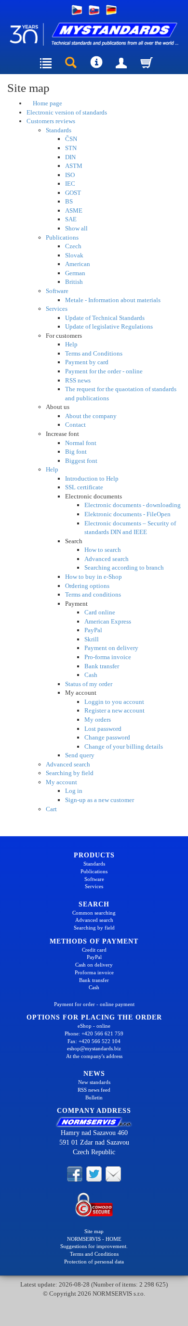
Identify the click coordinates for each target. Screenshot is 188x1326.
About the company (91, 416)
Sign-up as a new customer (99, 799)
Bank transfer (101, 666)
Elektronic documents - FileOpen (127, 514)
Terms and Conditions (93, 353)
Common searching (94, 913)
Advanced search (106, 558)
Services (56, 308)
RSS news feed (94, 1090)
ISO (70, 174)
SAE (71, 219)
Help (71, 344)
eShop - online (94, 1026)
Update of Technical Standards (105, 317)
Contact (75, 424)
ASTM (73, 165)
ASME (73, 210)
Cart (51, 809)
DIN (70, 157)
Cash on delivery (94, 965)
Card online (99, 612)
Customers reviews (51, 121)
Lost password (102, 728)
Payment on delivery (111, 647)
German (75, 273)
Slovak (74, 255)
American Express (107, 621)
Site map (94, 1231)
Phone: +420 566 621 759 (94, 1033)
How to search (102, 549)
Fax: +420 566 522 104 (94, 1041)
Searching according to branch (124, 567)
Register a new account (114, 710)
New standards (94, 1082)
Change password (107, 737)
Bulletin (94, 1097)
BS (69, 201)
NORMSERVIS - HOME (94, 1239)
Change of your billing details (123, 746)
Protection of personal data (94, 1261)
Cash (90, 674)
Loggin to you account (114, 701)
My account (61, 782)
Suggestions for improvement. (94, 1246)
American (77, 264)
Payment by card (86, 362)
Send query (79, 755)
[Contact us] (113, 1173)
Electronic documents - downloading (132, 505)
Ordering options (87, 585)
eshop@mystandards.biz (94, 1048)
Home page (46, 103)
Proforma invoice (94, 972)
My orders (97, 719)
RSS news (78, 380)
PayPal (93, 630)
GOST (73, 192)
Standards (58, 130)
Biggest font (81, 460)
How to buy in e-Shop (93, 576)
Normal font (80, 442)
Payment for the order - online (104, 371)
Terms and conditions (93, 594)
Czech (73, 246)
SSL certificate (84, 487)
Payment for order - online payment (94, 1004)
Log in (73, 790)
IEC (70, 183)
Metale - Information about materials (113, 300)
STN (71, 148)
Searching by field (70, 773)
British (74, 281)
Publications (62, 237)
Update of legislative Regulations (109, 326)
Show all (76, 228)
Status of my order (88, 684)
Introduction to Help (92, 478)
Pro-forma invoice (107, 657)
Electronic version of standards (67, 112)
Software (57, 290)
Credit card (94, 950)
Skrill (91, 639)
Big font (76, 451)
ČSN (71, 138)
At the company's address (94, 1056)
